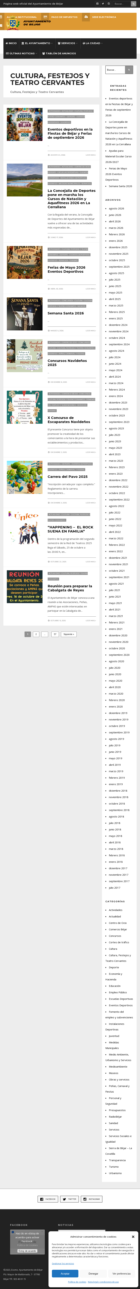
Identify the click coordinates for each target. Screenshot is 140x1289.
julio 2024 (114, 357)
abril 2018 (115, 842)
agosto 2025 (116, 273)
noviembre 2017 (118, 874)
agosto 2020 (116, 661)
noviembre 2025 (118, 253)
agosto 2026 (116, 208)
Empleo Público (118, 992)
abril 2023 (115, 454)
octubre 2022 (117, 493)
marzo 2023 (116, 460)
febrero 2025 (117, 312)
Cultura (78, 300)
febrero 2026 (117, 234)
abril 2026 (115, 221)
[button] (133, 1236)
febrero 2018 (117, 855)
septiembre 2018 (119, 810)
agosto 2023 (116, 428)
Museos (81, 306)
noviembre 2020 (118, 641)
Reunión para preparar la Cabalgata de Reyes (70, 588)
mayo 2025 (115, 292)
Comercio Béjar (70, 394)
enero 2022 (116, 551)
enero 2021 (116, 629)
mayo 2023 (115, 447)
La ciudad (93, 43)
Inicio (13, 43)
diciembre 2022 (118, 480)
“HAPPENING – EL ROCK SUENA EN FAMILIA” (70, 529)
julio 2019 (114, 745)
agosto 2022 (116, 506)
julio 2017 (114, 887)
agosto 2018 (116, 816)
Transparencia (117, 1160)
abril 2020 (115, 687)
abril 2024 (115, 376)
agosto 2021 (116, 583)
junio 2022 (115, 519)
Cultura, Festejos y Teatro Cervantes (75, 348)
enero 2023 (116, 473)
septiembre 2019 (119, 732)
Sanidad (113, 1123)
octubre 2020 (117, 648)
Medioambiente (118, 1066)
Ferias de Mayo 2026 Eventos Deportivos (66, 269)
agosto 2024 (116, 350)
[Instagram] (108, 3)
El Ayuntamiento (37, 43)
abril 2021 (115, 609)
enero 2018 (116, 861)
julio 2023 (114, 434)
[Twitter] (103, 3)
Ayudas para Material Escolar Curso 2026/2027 (118, 156)
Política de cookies (77, 1281)
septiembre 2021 (119, 577)
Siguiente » (69, 634)
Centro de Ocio (82, 167)
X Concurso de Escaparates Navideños (69, 420)
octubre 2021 (117, 570)
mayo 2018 (115, 836)
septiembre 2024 (119, 344)
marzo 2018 (116, 848)
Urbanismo (115, 1173)
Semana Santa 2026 (66, 313)
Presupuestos (117, 1110)
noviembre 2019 (118, 719)
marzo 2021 (116, 616)
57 (55, 634)
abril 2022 (115, 532)
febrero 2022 (117, 544)
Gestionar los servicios (63, 1263)
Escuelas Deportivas (68, 172)
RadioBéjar (115, 1116)
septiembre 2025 (119, 266)
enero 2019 (116, 784)
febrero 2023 (117, 467)
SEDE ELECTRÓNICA (104, 17)
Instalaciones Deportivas (73, 178)
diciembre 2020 (118, 635)
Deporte (71, 117)
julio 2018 (114, 823)
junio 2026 (115, 215)
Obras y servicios (119, 1079)
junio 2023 (115, 441)
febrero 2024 (117, 389)
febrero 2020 (117, 700)
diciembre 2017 (118, 868)
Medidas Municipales (69, 183)
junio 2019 (115, 751)
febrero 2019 (117, 777)
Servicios (68, 43)
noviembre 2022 (118, 486)
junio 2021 (115, 596)
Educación (115, 986)
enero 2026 (116, 240)
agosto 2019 (116, 739)
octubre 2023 (117, 415)
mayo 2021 (115, 603)
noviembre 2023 (118, 409)
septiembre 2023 (119, 422)
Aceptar (65, 1273)
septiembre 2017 (119, 881)
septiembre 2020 (119, 654)
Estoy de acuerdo (27, 1251)
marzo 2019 (116, 771)
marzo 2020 (116, 693)
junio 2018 (115, 829)
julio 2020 (114, 667)
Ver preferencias (122, 1273)
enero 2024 (116, 396)
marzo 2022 (116, 538)
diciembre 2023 (118, 402)
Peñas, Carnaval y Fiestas (71, 354)
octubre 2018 (117, 803)
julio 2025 (114, 279)
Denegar (93, 1273)
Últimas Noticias (22, 53)
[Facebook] (97, 3)
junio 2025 (115, 286)
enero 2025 (116, 318)
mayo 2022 (115, 525)
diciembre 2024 (118, 325)
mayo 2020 (115, 680)
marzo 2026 (116, 227)
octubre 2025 (117, 260)
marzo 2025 (116, 305)
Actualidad (67, 111)
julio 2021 (114, 590)
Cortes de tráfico (119, 942)
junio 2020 (115, 674)
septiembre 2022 (119, 499)
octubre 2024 (117, 337)
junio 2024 (115, 363)
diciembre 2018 (118, 790)
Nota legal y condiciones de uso (103, 1281)
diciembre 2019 (118, 713)
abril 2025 (115, 299)
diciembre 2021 (118, 557)
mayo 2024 (115, 370)
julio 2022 (114, 512)
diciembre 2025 (118, 247)
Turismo (73, 260)
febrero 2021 (117, 622)
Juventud (65, 122)
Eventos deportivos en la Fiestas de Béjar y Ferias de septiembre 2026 (70, 133)
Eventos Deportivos (79, 255)
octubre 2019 (117, 726)
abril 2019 (115, 764)
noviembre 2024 (118, 331)
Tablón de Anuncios (61, 53)
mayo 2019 (115, 758)
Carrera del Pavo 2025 (68, 477)
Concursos (67, 300)
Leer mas (90, 155)
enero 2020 (116, 706)
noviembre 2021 (118, 564)
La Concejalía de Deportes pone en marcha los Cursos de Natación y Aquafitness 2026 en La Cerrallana (72, 199)
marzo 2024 (116, 383)
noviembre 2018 (118, 797)
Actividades (54, 111)
